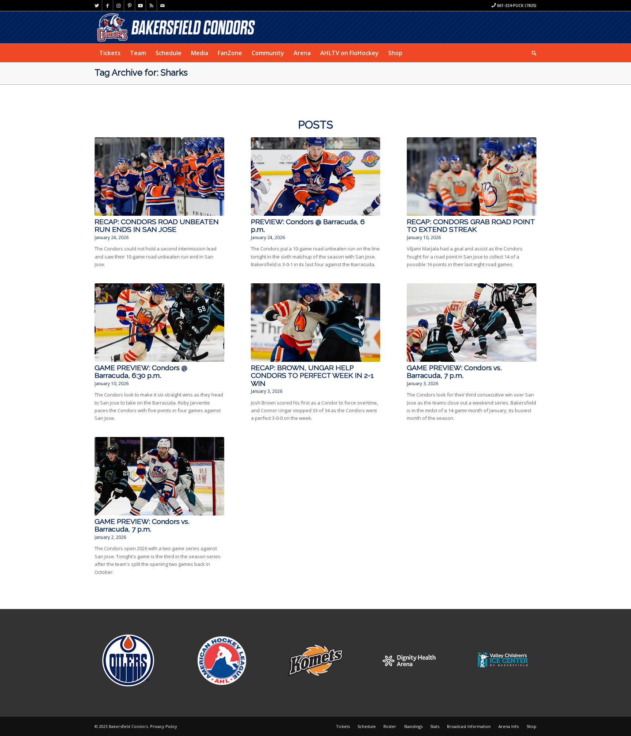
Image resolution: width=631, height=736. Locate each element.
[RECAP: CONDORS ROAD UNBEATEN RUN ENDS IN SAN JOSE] (159, 176)
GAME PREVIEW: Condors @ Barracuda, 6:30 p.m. (141, 372)
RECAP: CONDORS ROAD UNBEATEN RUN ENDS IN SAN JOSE (157, 226)
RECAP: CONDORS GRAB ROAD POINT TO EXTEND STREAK (471, 226)
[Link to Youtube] (140, 5)
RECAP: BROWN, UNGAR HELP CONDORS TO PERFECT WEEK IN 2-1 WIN (312, 376)
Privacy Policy (163, 726)
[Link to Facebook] (107, 5)
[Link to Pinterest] (129, 5)
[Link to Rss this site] (151, 5)
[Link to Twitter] (96, 5)
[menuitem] (110, 53)
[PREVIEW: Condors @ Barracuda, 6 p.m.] (315, 176)
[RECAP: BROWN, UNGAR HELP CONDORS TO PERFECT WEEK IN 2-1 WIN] (315, 322)
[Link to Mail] (162, 5)
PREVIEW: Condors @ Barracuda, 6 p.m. (308, 226)
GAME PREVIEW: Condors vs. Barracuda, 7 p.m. (454, 372)
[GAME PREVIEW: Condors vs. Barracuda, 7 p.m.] (471, 322)
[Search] (531, 53)
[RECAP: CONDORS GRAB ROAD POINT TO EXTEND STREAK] (471, 176)
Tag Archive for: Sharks (141, 72)
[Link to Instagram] (118, 5)
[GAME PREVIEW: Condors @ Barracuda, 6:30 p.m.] (159, 322)
